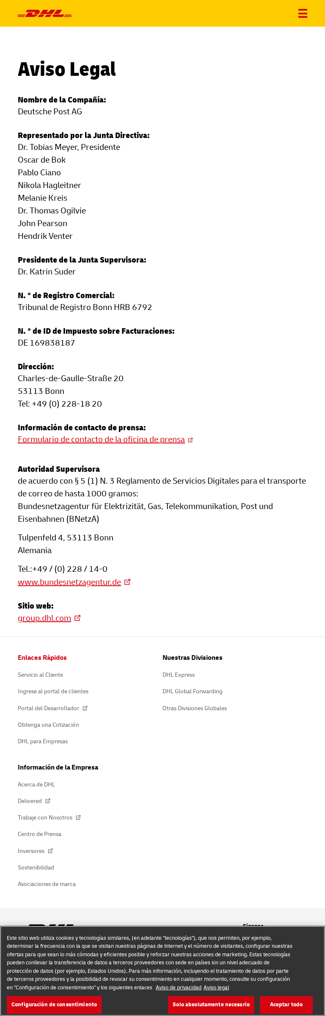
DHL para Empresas (43, 741)
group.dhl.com (44, 618)
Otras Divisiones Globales (194, 708)
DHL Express (178, 674)
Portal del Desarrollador (49, 708)
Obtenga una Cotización (48, 724)
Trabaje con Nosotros (46, 817)
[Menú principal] (302, 13)
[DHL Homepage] (45, 13)
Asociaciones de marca (47, 884)
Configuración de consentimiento (54, 1004)
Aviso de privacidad (178, 987)
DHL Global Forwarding (192, 691)
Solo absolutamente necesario (211, 1004)
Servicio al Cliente (40, 674)
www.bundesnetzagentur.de (69, 582)
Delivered (30, 801)
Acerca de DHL (36, 784)
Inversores (32, 851)
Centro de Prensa (39, 834)
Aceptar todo (286, 1004)
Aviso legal (216, 987)
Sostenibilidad (36, 867)
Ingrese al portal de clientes (53, 691)
